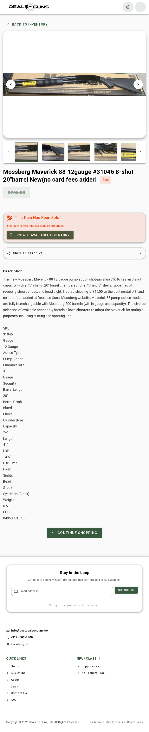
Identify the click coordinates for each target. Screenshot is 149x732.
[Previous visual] (11, 84)
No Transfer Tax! (93, 673)
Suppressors (90, 666)
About (15, 679)
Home (15, 666)
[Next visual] (138, 84)
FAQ (13, 700)
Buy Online (18, 673)
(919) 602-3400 (22, 637)
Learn (15, 686)
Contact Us (19, 693)
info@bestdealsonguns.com (30, 630)
